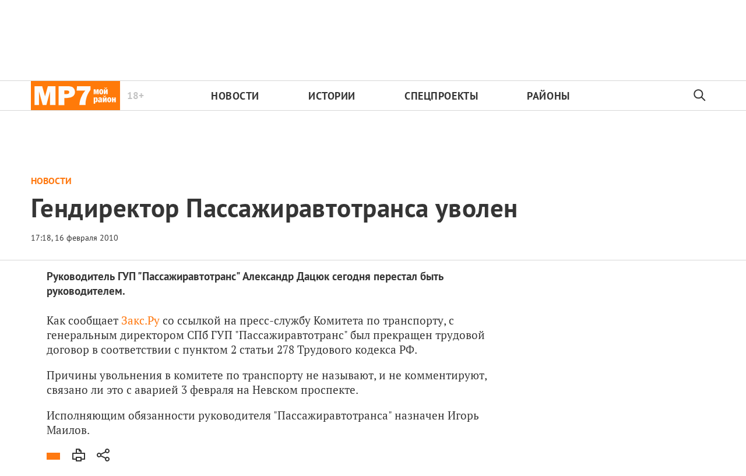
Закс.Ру (140, 320)
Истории (332, 96)
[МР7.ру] (75, 95)
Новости (235, 96)
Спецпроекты (441, 96)
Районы (548, 96)
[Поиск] (700, 95)
